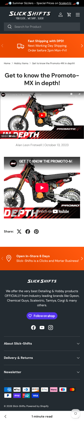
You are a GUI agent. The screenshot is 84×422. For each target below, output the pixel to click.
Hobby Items (21, 63)
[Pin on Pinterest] (36, 231)
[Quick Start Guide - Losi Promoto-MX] (5, 416)
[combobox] (42, 26)
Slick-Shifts (19, 406)
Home (7, 63)
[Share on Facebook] (27, 231)
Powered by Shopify (37, 406)
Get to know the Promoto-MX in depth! (53, 63)
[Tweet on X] (19, 231)
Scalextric (65, 3)
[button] (69, 14)
